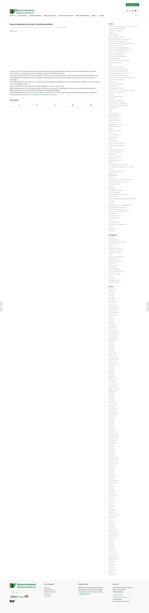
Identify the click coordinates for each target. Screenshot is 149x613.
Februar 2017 (113, 510)
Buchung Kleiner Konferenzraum (118, 71)
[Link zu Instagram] (127, 10)
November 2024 (113, 334)
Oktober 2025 (113, 310)
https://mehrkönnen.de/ (116, 96)
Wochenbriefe (113, 213)
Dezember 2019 (113, 457)
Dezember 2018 (113, 480)
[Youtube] (16, 592)
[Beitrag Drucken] (91, 105)
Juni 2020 (111, 446)
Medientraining (113, 118)
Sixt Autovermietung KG (116, 171)
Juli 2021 (111, 419)
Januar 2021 (112, 432)
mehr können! (113, 122)
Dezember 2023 (113, 357)
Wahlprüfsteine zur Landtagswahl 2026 (120, 205)
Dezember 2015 (113, 531)
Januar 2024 (112, 355)
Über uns (111, 186)
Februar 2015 (113, 551)
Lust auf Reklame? (114, 113)
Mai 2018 (111, 489)
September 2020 (114, 440)
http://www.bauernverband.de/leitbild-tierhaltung (42, 94)
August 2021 (112, 417)
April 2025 (112, 323)
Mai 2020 (111, 449)
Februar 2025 (113, 327)
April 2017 (112, 506)
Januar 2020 (112, 455)
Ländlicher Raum (114, 259)
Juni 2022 (111, 395)
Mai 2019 (111, 472)
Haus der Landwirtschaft (116, 92)
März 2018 (112, 491)
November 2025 (113, 308)
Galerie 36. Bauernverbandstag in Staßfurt (121, 90)
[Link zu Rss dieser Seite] (138, 10)
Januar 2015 (112, 553)
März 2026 (112, 300)
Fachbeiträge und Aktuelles (117, 88)
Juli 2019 (111, 468)
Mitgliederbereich (114, 222)
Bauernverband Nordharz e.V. (117, 52)
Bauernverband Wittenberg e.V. (118, 56)
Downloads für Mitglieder (116, 84)
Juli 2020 (111, 444)
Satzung (111, 162)
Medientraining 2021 (115, 120)
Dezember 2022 (113, 383)
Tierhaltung (112, 278)
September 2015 (114, 536)
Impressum (112, 230)
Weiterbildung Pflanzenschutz (117, 207)
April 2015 (112, 546)
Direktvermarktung (114, 252)
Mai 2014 (111, 568)
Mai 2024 (111, 346)
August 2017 (112, 497)
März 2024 (112, 351)
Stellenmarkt (112, 177)
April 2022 (112, 400)
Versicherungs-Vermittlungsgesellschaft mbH (122, 199)
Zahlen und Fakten (114, 218)
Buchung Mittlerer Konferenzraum (119, 73)
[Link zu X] (132, 10)
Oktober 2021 (113, 412)
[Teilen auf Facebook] (19, 105)
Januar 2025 (112, 329)
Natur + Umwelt (113, 265)
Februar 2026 (113, 302)
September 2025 (114, 312)
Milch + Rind (112, 263)
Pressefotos (112, 139)
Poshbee (111, 133)
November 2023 (113, 359)
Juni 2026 (111, 293)
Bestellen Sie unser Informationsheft (119, 60)
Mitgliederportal (133, 5)
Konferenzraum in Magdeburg (117, 103)
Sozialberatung (113, 175)
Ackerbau (111, 237)
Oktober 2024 (113, 336)
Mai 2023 (111, 372)
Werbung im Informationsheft (117, 211)
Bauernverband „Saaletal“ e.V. (117, 41)
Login (110, 111)
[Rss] (19, 592)
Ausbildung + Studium (115, 248)
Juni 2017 (111, 502)
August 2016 (112, 517)
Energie (111, 254)
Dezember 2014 (113, 555)
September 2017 (114, 495)
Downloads (112, 82)
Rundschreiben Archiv (115, 160)
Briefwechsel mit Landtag (116, 67)
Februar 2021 (113, 429)
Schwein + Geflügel (54, 27)
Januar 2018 (112, 493)
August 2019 (112, 466)
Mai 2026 (111, 295)
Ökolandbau (112, 267)
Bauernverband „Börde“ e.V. (117, 37)
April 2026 (112, 298)
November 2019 (113, 459)
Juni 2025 (111, 319)
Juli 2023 (111, 368)
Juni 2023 (111, 370)
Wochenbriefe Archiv (115, 216)
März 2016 (112, 527)
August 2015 (112, 538)
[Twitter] (13, 592)
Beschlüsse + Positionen (33, 27)
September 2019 (114, 463)
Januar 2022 (112, 406)
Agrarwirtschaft (113, 244)
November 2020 (113, 436)
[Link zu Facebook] (130, 10)
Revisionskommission (115, 156)
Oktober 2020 (113, 438)
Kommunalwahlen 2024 (116, 101)
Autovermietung (113, 35)
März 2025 (112, 325)
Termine (111, 276)
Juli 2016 (111, 519)
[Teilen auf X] (37, 105)
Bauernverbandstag (114, 58)
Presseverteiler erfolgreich (116, 145)
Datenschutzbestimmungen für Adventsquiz (122, 77)
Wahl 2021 (112, 203)
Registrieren (112, 154)
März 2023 (112, 376)
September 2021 (114, 415)
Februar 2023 (113, 378)
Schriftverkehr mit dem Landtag (118, 165)
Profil (110, 148)
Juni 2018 (111, 487)
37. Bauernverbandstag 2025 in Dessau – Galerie (123, 26)
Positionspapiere (114, 135)
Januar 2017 (112, 512)
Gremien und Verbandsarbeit (117, 224)
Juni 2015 (111, 542)
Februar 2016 (113, 529)
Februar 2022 (113, 404)
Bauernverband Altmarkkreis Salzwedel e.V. (121, 43)
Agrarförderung (113, 240)
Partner (111, 128)
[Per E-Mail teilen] (73, 105)
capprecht (65, 27)
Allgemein (24, 27)
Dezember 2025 (113, 306)
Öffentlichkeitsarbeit (115, 126)
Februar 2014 (113, 574)
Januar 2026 (112, 304)
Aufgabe (111, 33)
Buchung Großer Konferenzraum (118, 69)
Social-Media (112, 173)
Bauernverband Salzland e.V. (117, 54)
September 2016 (114, 514)
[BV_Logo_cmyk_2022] (61, 12)
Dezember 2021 (113, 408)
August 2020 (112, 442)
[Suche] (136, 16)
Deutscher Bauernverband (116, 79)
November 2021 (113, 410)
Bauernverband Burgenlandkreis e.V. (119, 48)
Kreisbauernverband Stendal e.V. (118, 105)
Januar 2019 (112, 478)
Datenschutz (112, 228)
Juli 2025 (111, 317)
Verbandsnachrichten (115, 280)
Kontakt (111, 226)
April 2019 (112, 474)
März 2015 (112, 548)
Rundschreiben (113, 158)
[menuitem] (14, 16)
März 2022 (112, 402)
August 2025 (112, 315)
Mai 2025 (111, 321)
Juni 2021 (111, 421)
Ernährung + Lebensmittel (116, 257)
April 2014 (112, 570)
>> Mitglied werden (84, 594)
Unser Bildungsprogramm (116, 190)
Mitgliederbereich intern (116, 124)
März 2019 (112, 476)
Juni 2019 (111, 470)
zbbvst (111, 220)
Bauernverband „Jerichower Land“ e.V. (120, 39)
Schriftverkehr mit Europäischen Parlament (121, 167)
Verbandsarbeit (113, 196)
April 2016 (112, 525)
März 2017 (112, 508)
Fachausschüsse (113, 86)
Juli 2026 (111, 291)
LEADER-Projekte (114, 107)
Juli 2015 (111, 540)
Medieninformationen (44, 27)
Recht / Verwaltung (114, 269)
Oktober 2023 (113, 361)
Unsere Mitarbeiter (114, 192)
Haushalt (111, 94)
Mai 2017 (111, 504)
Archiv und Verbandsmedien (117, 28)
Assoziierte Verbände (115, 31)
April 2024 (112, 349)
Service (111, 169)
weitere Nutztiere (114, 282)
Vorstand (111, 201)
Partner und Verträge (115, 130)
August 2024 (112, 340)
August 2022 (112, 391)
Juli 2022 (111, 393)
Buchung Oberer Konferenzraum (118, 75)
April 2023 (112, 374)
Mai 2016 (111, 523)
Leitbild (111, 109)
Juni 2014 (111, 566)
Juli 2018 (111, 485)
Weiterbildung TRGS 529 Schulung (119, 209)
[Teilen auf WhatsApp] (55, 105)
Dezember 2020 (113, 434)
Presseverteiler (113, 141)
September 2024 (114, 338)
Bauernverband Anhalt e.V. (117, 45)
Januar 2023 (112, 380)
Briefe (110, 65)
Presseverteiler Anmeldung (117, 143)
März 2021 (112, 427)
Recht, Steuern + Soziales (116, 271)
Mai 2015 (111, 544)
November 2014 (113, 557)
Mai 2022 (111, 397)
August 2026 (112, 289)
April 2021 (112, 425)
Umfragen (112, 188)
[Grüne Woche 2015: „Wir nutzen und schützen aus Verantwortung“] (1, 306)
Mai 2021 (111, 423)
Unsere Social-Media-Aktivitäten (118, 194)
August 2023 (112, 366)
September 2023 (114, 363)
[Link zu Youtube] (135, 10)
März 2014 (112, 572)
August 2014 (112, 561)
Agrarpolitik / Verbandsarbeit (117, 242)
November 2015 (113, 534)
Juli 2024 (111, 342)
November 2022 (113, 385)
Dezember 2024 (113, 332)
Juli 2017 (111, 500)
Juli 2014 (111, 563)
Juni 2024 (111, 344)
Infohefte (111, 99)
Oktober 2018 (113, 483)
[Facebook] (11, 592)
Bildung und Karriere (115, 62)
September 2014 (114, 559)
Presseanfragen (113, 137)
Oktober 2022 (113, 387)
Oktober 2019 (113, 461)
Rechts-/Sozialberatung (115, 152)
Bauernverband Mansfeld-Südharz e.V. (120, 50)
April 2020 (112, 451)
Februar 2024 (113, 353)
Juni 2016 (111, 521)
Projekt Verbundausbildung (117, 150)
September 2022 (114, 389)
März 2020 (112, 453)
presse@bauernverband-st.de (121, 601)
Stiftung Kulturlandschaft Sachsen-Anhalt (121, 179)
